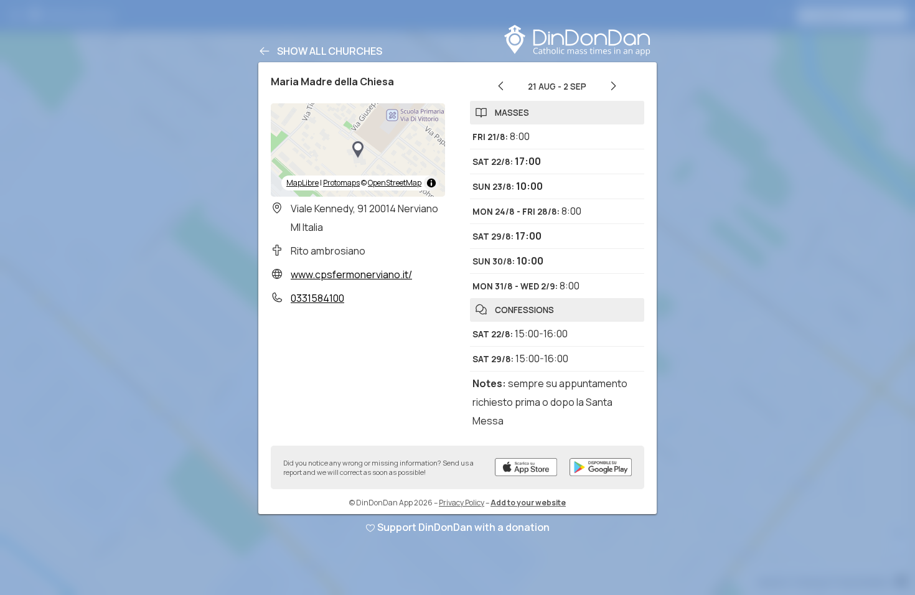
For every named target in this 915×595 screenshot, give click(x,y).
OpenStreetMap (394, 182)
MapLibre (302, 182)
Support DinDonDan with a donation (463, 527)
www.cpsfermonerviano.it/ (351, 274)
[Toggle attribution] (431, 183)
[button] (358, 150)
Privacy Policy (461, 502)
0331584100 (317, 298)
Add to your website (528, 502)
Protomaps (341, 182)
